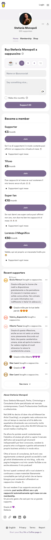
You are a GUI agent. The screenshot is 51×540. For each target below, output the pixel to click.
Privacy (22, 527)
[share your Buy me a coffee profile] (48, 24)
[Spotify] (24, 517)
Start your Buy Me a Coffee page (24, 532)
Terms (32, 527)
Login (41, 5)
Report (42, 527)
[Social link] (9, 517)
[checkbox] (15, 97)
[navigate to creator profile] (25, 19)
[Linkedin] (19, 517)
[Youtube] (14, 517)
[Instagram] (5, 517)
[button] (47, 5)
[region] (25, 77)
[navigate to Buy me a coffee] (3, 4)
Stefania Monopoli (25, 27)
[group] (25, 141)
